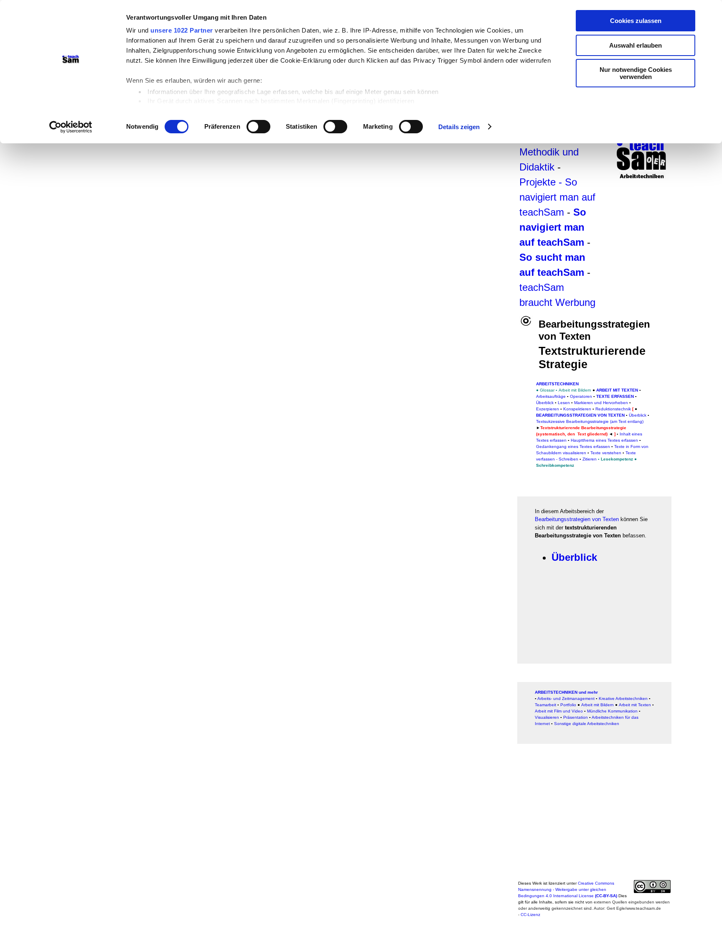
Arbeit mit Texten (617, 390)
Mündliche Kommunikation (612, 711)
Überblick (545, 402)
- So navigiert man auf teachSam (557, 197)
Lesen (564, 402)
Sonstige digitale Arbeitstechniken (586, 723)
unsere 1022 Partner (181, 30)
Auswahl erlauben (635, 45)
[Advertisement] (594, 819)
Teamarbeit (545, 704)
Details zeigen (459, 126)
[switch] (258, 126)
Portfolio (568, 704)
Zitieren (589, 459)
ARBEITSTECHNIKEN (557, 384)
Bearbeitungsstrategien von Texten (577, 519)
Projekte (537, 182)
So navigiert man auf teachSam (552, 227)
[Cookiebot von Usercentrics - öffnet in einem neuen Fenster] (70, 127)
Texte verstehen (605, 452)
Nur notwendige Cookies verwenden (636, 73)
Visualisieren (547, 717)
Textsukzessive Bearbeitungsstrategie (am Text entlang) (589, 421)
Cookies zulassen (635, 20)
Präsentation (575, 717)
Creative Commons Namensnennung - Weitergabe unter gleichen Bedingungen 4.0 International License (567, 889)
